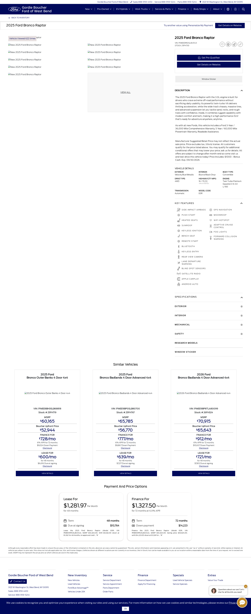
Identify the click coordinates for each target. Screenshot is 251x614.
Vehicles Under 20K (76, 592)
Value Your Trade (215, 580)
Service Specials (180, 584)
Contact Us (19, 581)
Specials (178, 575)
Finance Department (147, 580)
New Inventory (77, 575)
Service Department (112, 580)
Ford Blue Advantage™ (78, 588)
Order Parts (108, 592)
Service (107, 575)
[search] (243, 9)
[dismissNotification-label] (245, 586)
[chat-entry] (242, 602)
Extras (212, 575)
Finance (143, 575)
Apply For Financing (146, 584)
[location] (200, 2)
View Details (47, 473)
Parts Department (111, 588)
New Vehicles (74, 580)
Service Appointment (112, 584)
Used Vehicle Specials (182, 580)
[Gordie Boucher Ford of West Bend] (30, 9)
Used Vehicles (74, 584)
